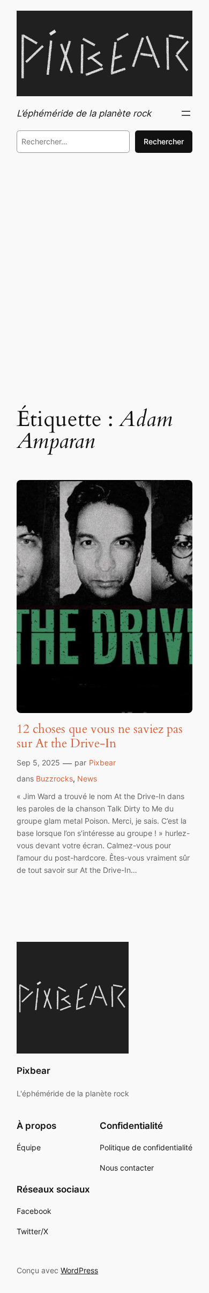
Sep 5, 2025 (38, 762)
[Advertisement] (104, 278)
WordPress (79, 1270)
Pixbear (102, 762)
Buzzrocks (54, 778)
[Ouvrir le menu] (186, 113)
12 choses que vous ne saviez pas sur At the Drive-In (100, 736)
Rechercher (164, 141)
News (87, 778)
